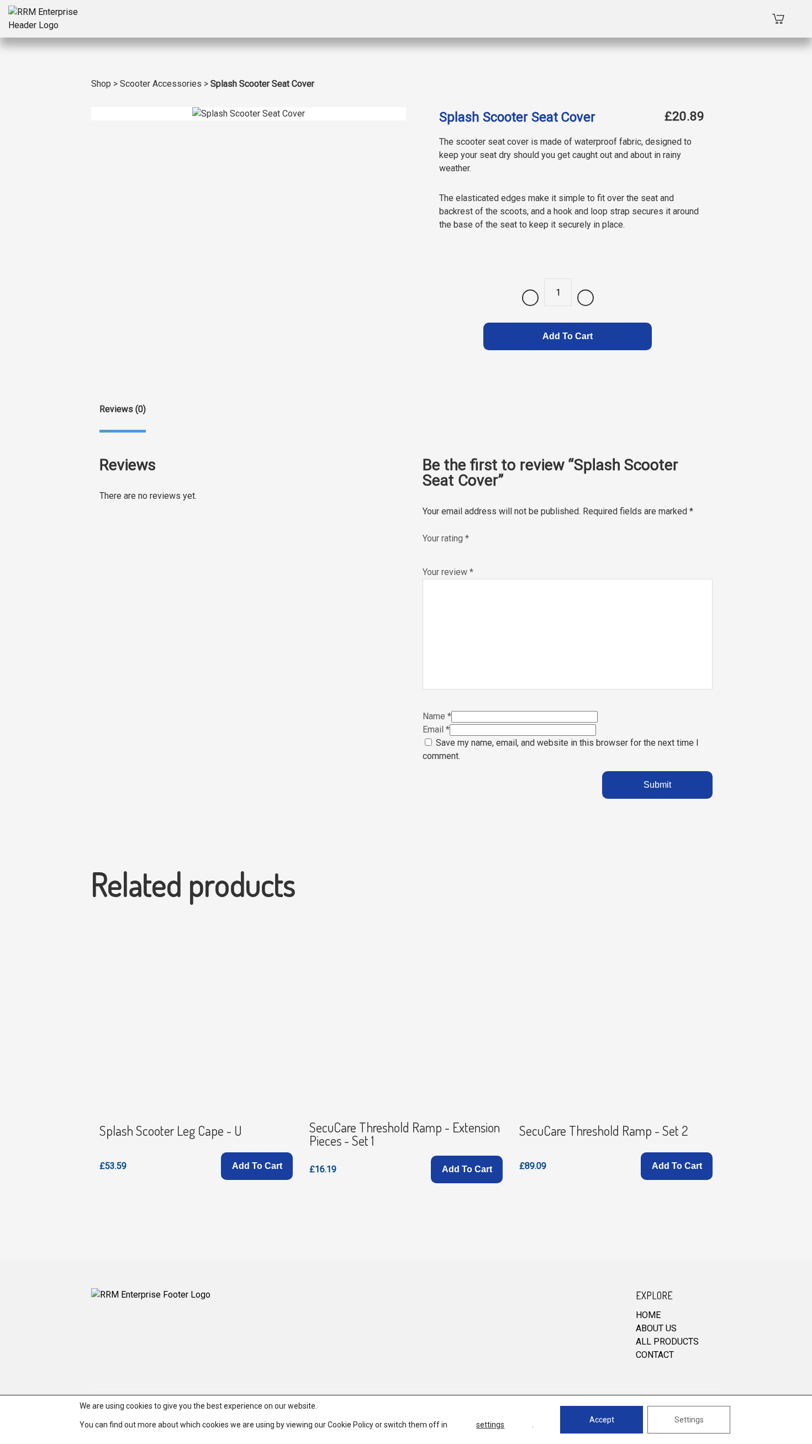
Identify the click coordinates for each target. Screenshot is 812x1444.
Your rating (446, 538)
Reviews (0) (122, 409)
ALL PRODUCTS (667, 1341)
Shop (101, 83)
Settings (689, 1419)
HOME (648, 1315)
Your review (448, 572)
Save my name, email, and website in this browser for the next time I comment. (561, 749)
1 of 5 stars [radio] (428, 550)
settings (490, 1424)
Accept (601, 1419)
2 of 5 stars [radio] (439, 550)
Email (436, 729)
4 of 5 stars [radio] (462, 550)
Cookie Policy (350, 1424)
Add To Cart (567, 336)
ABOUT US (656, 1328)
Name (437, 716)
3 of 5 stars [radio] (451, 550)
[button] (257, 1166)
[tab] (122, 418)
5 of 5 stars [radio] (474, 550)
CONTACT (655, 1355)
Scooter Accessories (161, 83)
